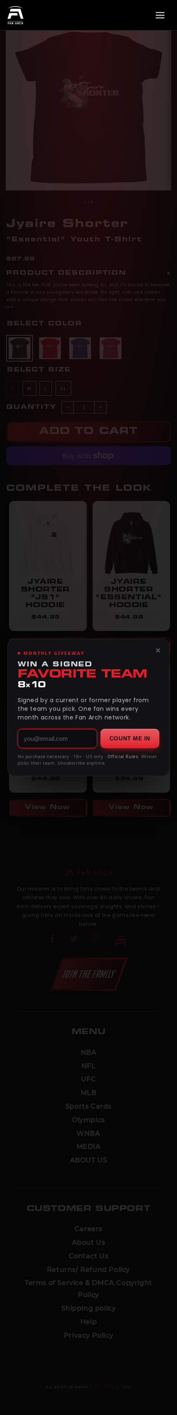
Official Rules (122, 756)
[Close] (158, 650)
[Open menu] (160, 15)
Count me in (129, 738)
